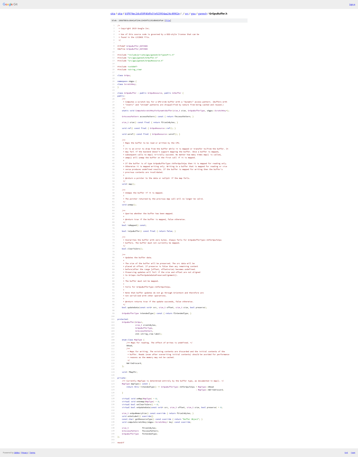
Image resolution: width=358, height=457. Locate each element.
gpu (193, 13)
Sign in (352, 4)
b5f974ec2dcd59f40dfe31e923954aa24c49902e (152, 13)
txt (346, 452)
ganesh (202, 13)
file (168, 20)
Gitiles (17, 452)
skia (112, 13)
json (353, 452)
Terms (32, 452)
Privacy (24, 452)
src (187, 13)
